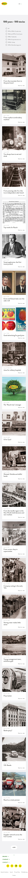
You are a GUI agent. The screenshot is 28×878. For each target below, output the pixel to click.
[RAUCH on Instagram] (11, 865)
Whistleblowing (24, 872)
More (14, 847)
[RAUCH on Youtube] (16, 865)
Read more (20, 85)
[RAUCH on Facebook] (7, 865)
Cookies (14, 875)
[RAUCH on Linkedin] (20, 865)
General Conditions (4, 872)
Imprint (11, 872)
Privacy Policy (17, 872)
